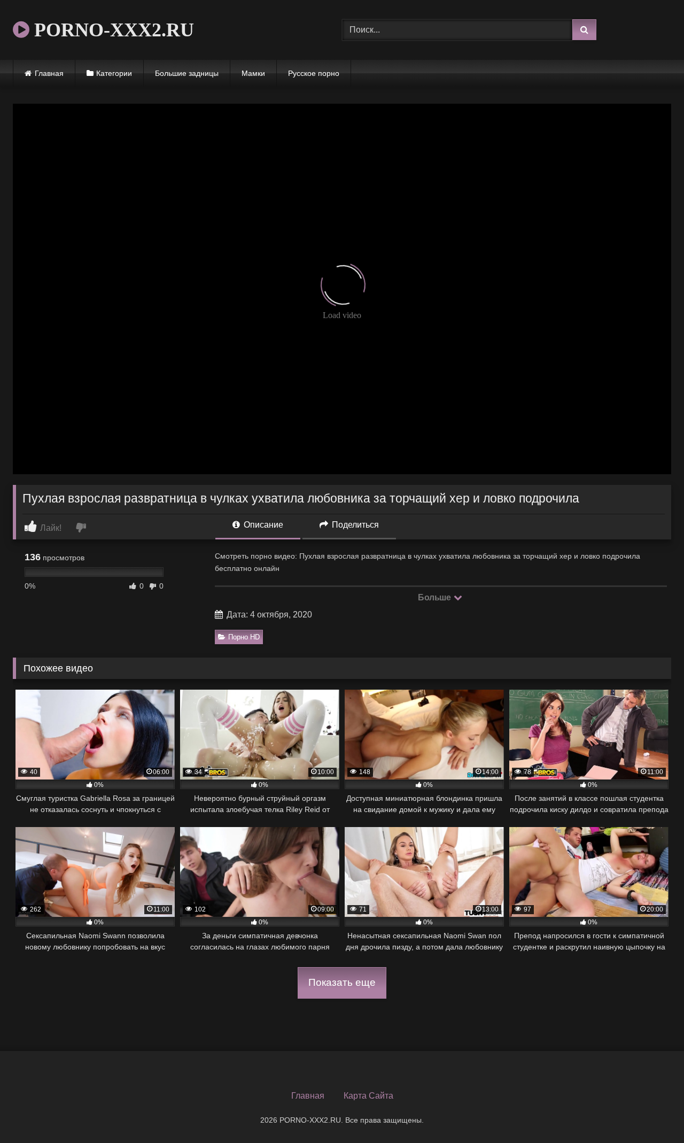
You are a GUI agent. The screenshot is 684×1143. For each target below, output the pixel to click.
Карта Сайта (368, 1095)
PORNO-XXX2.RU (111, 30)
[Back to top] (651, 1111)
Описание (262, 524)
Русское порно (313, 73)
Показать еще (342, 982)
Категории (114, 73)
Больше (435, 597)
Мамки (253, 73)
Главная (49, 73)
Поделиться (354, 524)
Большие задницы (187, 73)
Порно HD (244, 637)
